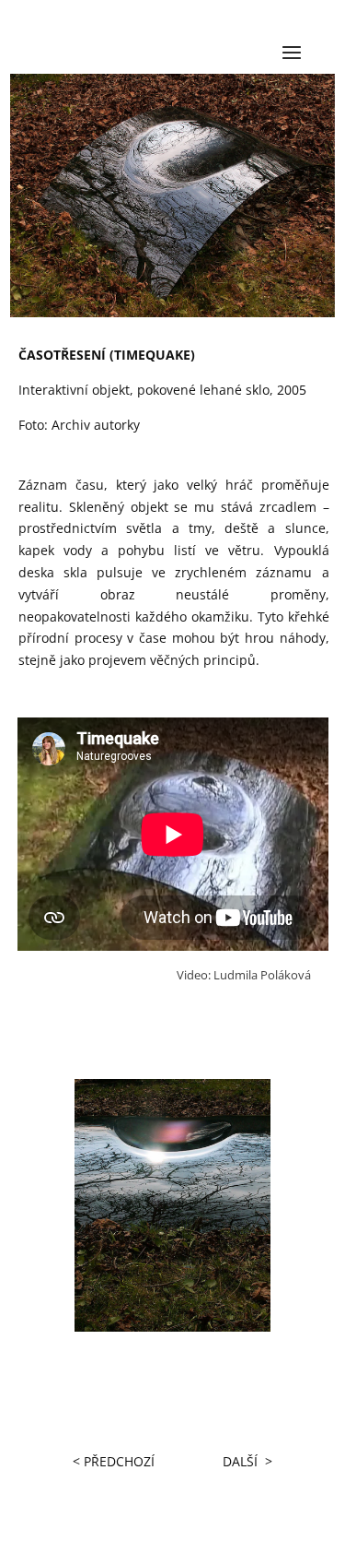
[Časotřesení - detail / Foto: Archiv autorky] (172, 1326)
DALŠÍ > (247, 1461)
